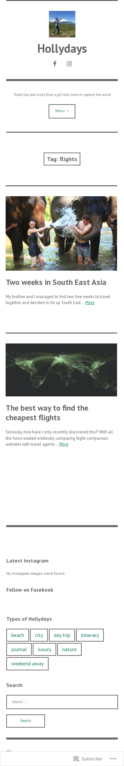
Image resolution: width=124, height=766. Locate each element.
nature (69, 649)
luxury (44, 649)
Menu (60, 111)
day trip (62, 635)
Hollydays (62, 48)
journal (19, 649)
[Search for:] (62, 701)
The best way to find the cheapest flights (47, 413)
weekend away (27, 663)
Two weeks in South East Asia (56, 282)
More (90, 302)
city (39, 635)
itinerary (90, 635)
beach (17, 635)
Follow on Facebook (29, 589)
